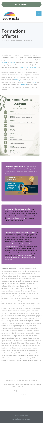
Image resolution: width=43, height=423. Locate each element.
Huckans (12, 62)
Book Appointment (21, 4)
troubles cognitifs (27, 67)
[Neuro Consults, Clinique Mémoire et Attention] (14, 15)
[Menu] (39, 13)
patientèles (23, 85)
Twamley (4, 62)
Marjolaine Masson (11, 244)
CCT (34, 82)
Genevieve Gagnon (28, 244)
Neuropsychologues (11, 246)
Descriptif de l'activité (25, 255)
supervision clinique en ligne (16, 218)
